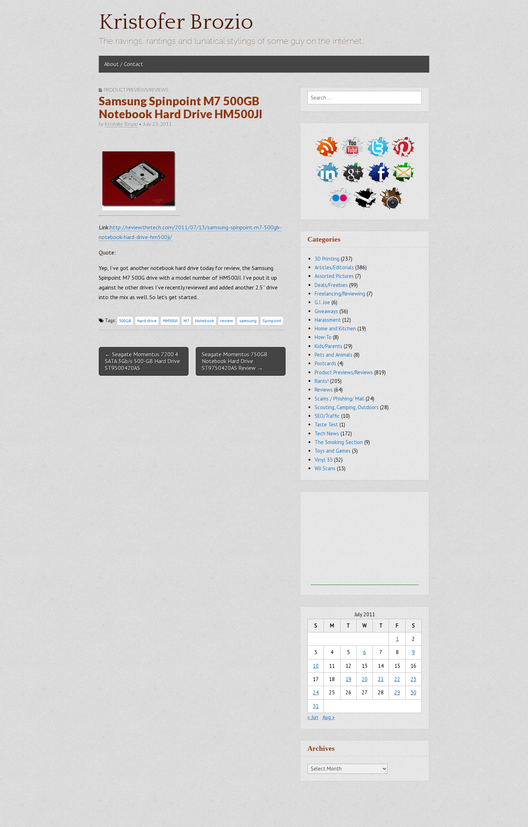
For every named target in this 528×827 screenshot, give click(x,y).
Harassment (328, 319)
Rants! (322, 381)
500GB (125, 320)
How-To (323, 337)
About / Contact (123, 64)
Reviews (324, 389)
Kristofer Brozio (176, 22)
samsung (247, 320)
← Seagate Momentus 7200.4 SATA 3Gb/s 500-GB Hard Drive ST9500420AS (142, 361)
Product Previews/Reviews (136, 90)
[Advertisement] (364, 540)
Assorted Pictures (334, 276)
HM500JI (170, 320)
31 (316, 706)
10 (316, 665)
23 (413, 679)
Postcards (325, 363)
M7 (186, 320)
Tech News (327, 433)
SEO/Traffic (327, 415)
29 (397, 692)
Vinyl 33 (324, 459)
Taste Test (326, 424)
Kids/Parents (328, 346)
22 (397, 679)
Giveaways (326, 311)
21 (381, 679)
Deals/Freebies (331, 285)
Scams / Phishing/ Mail (339, 398)
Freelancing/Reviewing (340, 293)
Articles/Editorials (334, 267)
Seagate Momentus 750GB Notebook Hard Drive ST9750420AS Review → (235, 361)
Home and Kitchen (335, 328)
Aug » (329, 717)
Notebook (204, 320)
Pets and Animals (333, 354)
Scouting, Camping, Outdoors (347, 407)
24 (316, 692)
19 (348, 679)
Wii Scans (325, 468)
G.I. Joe (322, 302)
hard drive (147, 320)
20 (364, 679)
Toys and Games (333, 450)
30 (413, 692)
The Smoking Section (339, 442)
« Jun (312, 717)
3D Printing (327, 258)
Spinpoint (272, 320)
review (226, 320)
